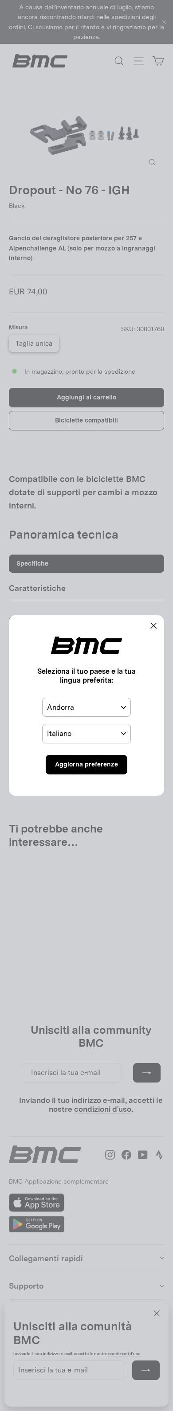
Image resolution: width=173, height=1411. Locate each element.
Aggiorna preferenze (86, 764)
